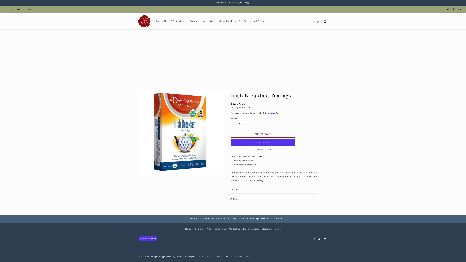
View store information (244, 165)
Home (188, 229)
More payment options (263, 149)
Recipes (28, 9)
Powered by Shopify (174, 257)
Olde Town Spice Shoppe (155, 257)
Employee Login (251, 229)
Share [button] (236, 199)
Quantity (234, 118)
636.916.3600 (247, 218)
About (10, 9)
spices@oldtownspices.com (269, 218)
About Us (198, 229)
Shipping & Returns (271, 229)
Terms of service (205, 257)
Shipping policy (222, 257)
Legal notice (249, 257)
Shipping (18, 9)
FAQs (208, 229)
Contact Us (234, 229)
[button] (171, 21)
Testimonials (220, 229)
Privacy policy (190, 257)
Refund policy (236, 257)
